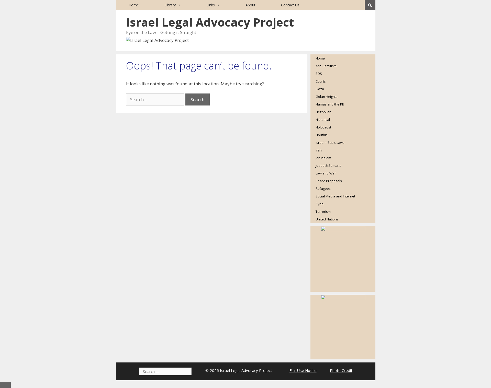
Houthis (322, 135)
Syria (319, 204)
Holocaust (323, 127)
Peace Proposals (329, 181)
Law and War (326, 173)
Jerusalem (323, 158)
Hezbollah (323, 112)
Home (134, 5)
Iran (319, 150)
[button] (370, 5)
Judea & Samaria (328, 165)
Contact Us (290, 5)
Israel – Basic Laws (330, 142)
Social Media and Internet (335, 196)
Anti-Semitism (326, 66)
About (250, 5)
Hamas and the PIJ (330, 104)
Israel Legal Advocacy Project (210, 22)
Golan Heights (327, 96)
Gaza (320, 89)
